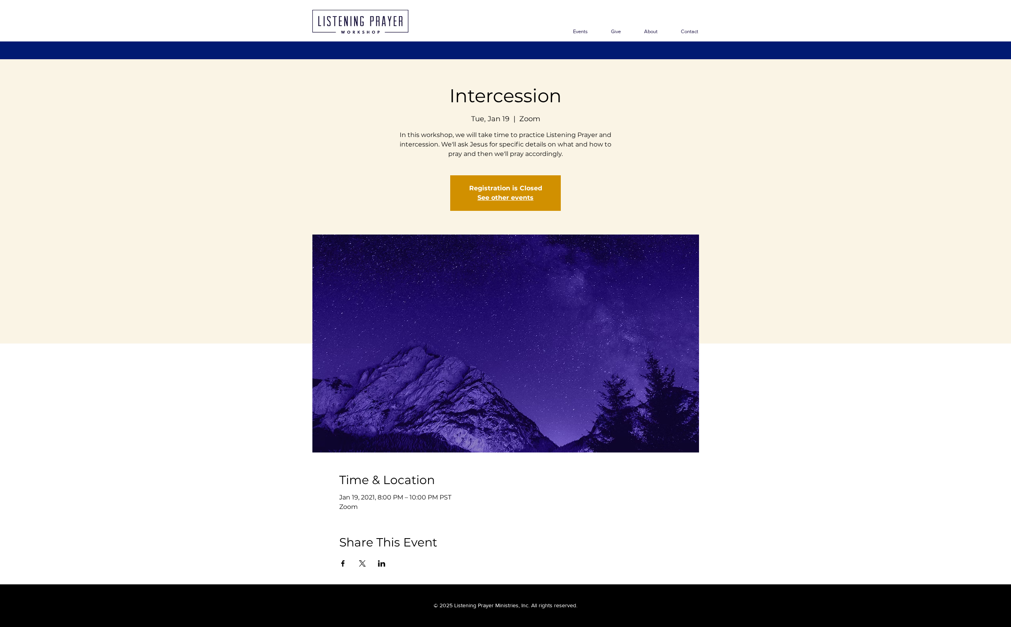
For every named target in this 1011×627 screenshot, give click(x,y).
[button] (645, 31)
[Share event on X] (362, 563)
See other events (505, 197)
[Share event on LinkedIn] (381, 563)
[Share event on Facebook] (343, 563)
